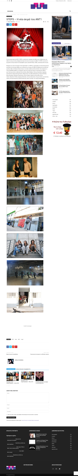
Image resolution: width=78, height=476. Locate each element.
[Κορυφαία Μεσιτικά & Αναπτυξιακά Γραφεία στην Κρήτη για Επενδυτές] (62, 27)
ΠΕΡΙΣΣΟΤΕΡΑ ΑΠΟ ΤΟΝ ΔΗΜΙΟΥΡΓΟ (23, 369)
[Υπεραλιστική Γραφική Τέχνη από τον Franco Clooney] (32, 442)
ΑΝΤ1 (19, 339)
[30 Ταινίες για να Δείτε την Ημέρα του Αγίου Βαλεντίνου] (42, 376)
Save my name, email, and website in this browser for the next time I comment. (23, 414)
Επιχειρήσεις (56, 31)
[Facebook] (7, 1)
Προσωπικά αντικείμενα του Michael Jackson (39, 354)
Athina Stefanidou (11, 21)
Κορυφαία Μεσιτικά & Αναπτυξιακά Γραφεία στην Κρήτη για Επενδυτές (61, 35)
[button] (70, 11)
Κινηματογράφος (13, 14)
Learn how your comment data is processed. (30, 420)
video (16, 339)
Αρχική (7, 14)
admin (54, 37)
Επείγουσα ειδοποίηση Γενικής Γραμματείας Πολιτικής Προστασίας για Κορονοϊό (65, 74)
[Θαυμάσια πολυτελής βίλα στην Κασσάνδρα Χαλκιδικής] (54, 81)
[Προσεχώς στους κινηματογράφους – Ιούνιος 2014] (13, 376)
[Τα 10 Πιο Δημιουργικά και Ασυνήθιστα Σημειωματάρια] (55, 93)
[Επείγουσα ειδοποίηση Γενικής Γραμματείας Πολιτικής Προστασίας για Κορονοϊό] (55, 75)
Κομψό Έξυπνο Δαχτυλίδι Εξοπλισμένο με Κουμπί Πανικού (41, 435)
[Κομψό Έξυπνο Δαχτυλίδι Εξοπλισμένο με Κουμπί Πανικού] (32, 436)
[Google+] (9, 1)
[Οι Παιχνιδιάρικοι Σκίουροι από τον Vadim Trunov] (55, 87)
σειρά (22, 339)
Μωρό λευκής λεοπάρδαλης (12, 354)
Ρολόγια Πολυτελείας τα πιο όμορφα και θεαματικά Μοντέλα (42, 447)
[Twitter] (11, 1)
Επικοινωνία (70, 0)
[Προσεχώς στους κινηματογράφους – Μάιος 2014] (27, 375)
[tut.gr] (39, 6)
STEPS (13, 339)
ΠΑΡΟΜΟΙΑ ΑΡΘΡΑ (11, 369)
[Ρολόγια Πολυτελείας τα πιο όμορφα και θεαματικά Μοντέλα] (32, 448)
